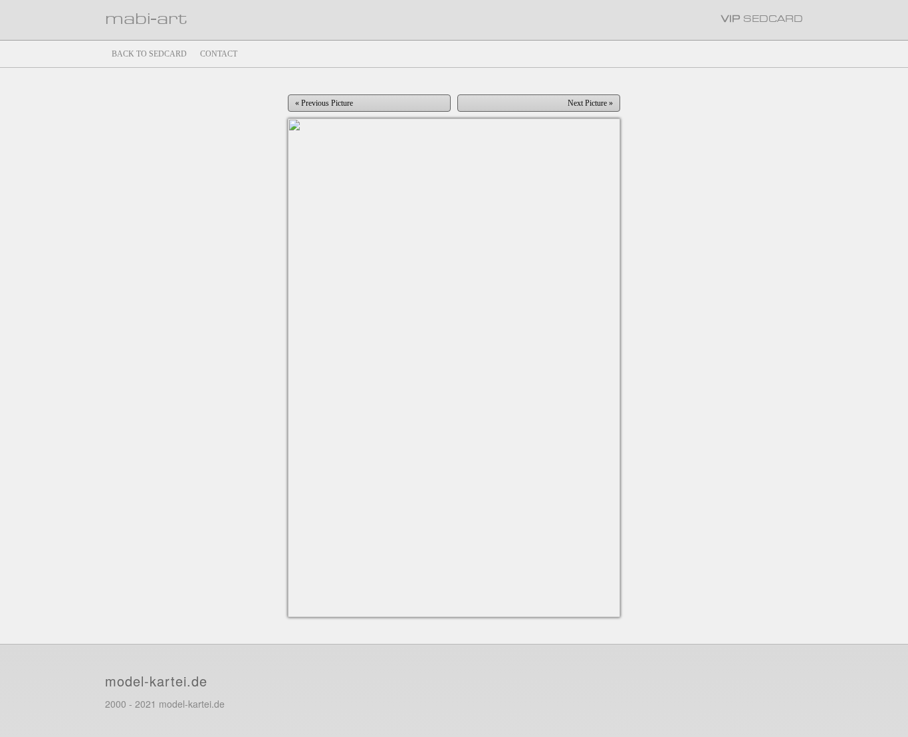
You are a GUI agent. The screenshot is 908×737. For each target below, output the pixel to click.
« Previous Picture (324, 103)
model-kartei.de (156, 680)
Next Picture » (590, 103)
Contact (218, 54)
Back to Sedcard (149, 54)
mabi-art (146, 20)
